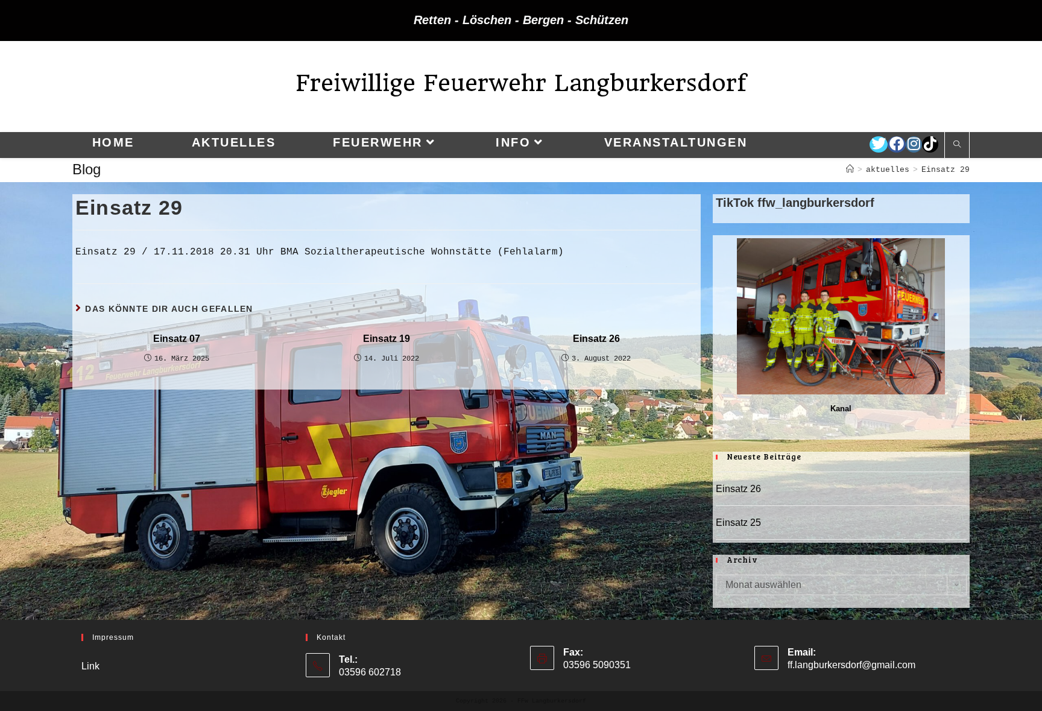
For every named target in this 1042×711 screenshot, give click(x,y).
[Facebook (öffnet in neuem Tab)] (897, 144)
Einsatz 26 (596, 338)
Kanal (840, 408)
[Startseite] (850, 169)
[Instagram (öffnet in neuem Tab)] (914, 144)
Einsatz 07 (176, 338)
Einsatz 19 (386, 338)
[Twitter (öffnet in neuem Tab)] (879, 144)
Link (90, 666)
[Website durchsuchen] (957, 145)
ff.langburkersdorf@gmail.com (851, 665)
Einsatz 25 (738, 522)
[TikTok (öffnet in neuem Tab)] (930, 144)
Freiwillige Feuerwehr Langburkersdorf (521, 82)
